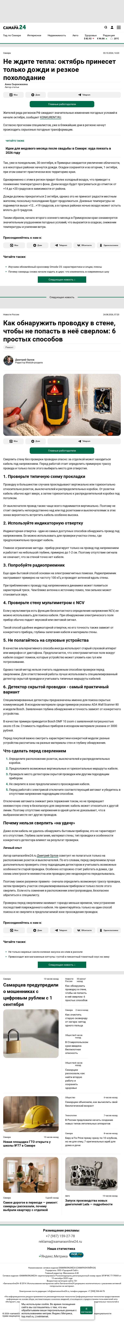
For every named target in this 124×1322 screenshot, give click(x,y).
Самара (7, 53)
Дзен (38, 95)
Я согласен (86, 1310)
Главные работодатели (62, 104)
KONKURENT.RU (50, 117)
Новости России (11, 314)
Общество (70, 1035)
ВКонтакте (87, 245)
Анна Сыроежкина (16, 84)
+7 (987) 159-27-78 (60, 1236)
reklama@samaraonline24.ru (60, 1242)
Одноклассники (111, 245)
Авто (67, 1196)
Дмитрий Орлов (24, 359)
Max (16, 95)
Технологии (71, 1115)
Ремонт (9, 347)
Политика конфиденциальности (95, 1313)
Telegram (86, 95)
